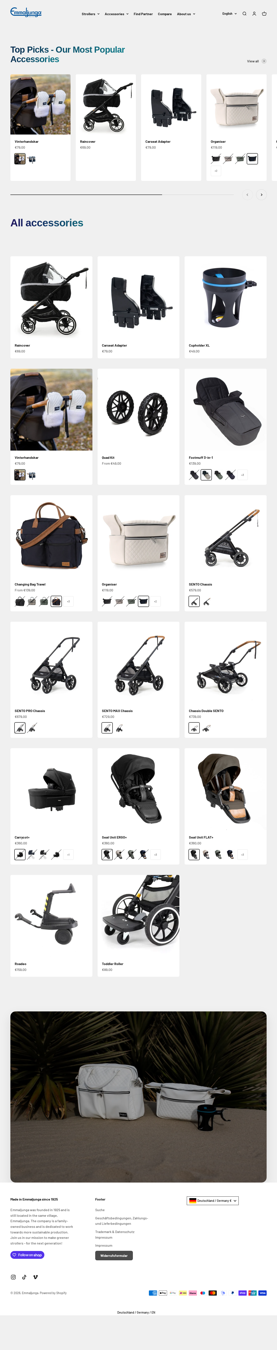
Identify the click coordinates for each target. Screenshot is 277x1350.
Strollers (88, 14)
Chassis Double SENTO (206, 711)
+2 (216, 170)
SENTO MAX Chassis (117, 711)
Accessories (114, 14)
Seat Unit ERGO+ (114, 837)
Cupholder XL (199, 345)
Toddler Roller (112, 964)
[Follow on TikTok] (24, 1277)
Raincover (87, 141)
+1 (68, 854)
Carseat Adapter (158, 141)
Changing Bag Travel (30, 584)
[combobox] (213, 1200)
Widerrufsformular (114, 1256)
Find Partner (143, 14)
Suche (100, 1210)
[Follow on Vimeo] (35, 1277)
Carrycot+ (22, 837)
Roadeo (20, 964)
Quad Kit (108, 457)
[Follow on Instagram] (13, 1277)
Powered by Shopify (53, 1293)
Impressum (103, 1245)
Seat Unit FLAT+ (201, 837)
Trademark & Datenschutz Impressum (114, 1234)
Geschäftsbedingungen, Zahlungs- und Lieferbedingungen (121, 1221)
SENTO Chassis (200, 584)
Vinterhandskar (27, 141)
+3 (242, 474)
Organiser (218, 141)
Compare (165, 14)
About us (184, 14)
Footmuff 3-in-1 (201, 457)
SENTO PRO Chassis (30, 711)
